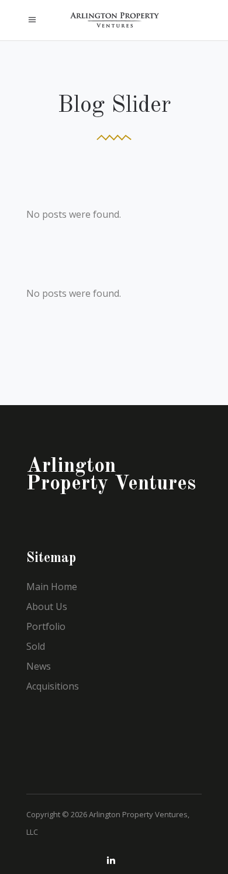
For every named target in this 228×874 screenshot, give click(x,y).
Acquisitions (52, 686)
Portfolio (45, 626)
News (38, 666)
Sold (35, 646)
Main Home (51, 586)
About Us (46, 606)
